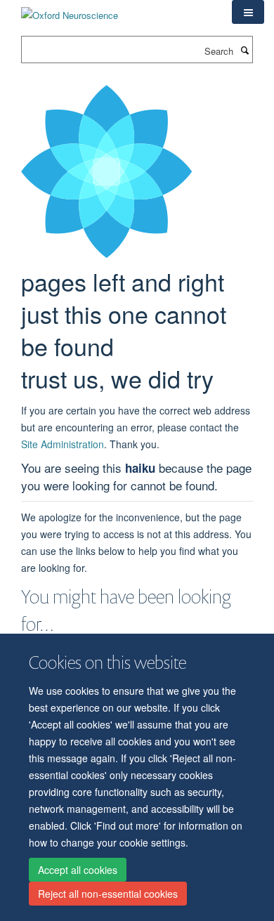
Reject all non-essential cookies (108, 894)
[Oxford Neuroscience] (69, 10)
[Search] (244, 50)
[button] (248, 12)
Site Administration (62, 444)
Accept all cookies (77, 870)
